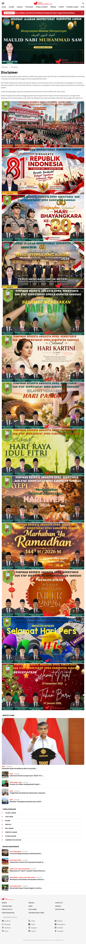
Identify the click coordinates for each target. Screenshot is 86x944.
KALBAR (7, 821)
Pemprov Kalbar (11, 832)
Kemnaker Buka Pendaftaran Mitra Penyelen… (19, 768)
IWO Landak (9, 828)
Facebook (7, 921)
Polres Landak (10, 813)
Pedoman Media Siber (36, 913)
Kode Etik (58, 903)
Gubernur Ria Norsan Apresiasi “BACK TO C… (27, 776)
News (3, 766)
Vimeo (6, 931)
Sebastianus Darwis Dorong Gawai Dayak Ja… (27, 862)
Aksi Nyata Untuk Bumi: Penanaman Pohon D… (27, 879)
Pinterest (59, 921)
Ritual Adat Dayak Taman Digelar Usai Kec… (26, 888)
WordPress (7, 928)
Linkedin (33, 931)
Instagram (34, 928)
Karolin (8, 824)
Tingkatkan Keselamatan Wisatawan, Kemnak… (28, 793)
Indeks (4, 903)
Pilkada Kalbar (10, 836)
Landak (21, 877)
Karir (30, 906)
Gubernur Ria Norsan (13, 840)
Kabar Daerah (14, 782)
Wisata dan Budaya (15, 851)
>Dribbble (60, 928)
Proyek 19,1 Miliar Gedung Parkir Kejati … (25, 784)
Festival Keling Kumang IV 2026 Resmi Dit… (26, 854)
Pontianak (9, 817)
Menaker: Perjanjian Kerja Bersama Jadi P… (26, 802)
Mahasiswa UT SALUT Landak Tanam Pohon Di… (28, 871)
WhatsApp (7, 924)
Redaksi (31, 903)
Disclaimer (33, 909)
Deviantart (60, 931)
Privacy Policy (7, 909)
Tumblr (33, 924)
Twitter (33, 921)
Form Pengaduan (8, 913)
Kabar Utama (14, 869)
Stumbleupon (61, 924)
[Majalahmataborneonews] (43, 3)
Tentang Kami (7, 906)
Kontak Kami (59, 909)
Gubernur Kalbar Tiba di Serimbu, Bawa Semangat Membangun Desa (49, 13)
